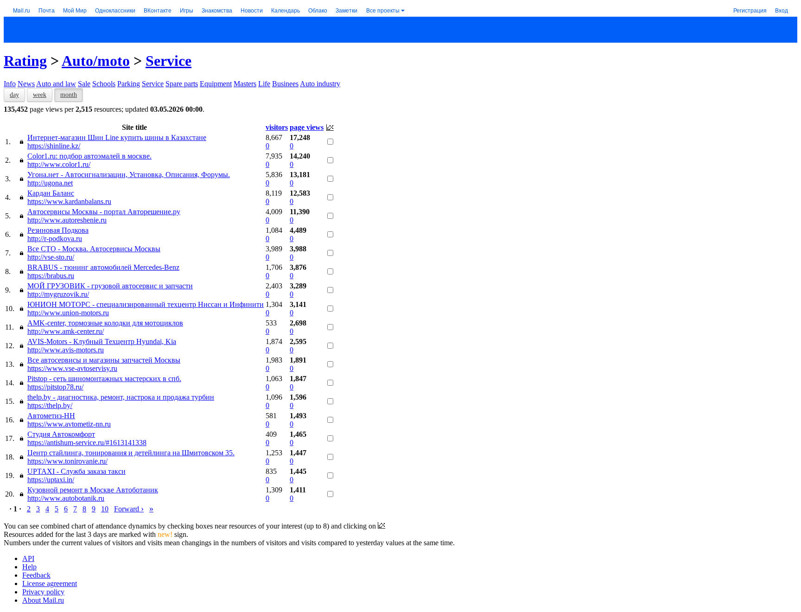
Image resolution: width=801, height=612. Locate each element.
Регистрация (750, 10)
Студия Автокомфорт (61, 434)
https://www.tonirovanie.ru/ (67, 461)
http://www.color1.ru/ (58, 164)
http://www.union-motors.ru (68, 313)
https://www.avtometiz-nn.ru (69, 424)
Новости (252, 10)
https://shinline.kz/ (53, 146)
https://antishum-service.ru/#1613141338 (86, 442)
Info (10, 84)
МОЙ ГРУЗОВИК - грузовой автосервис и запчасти (110, 286)
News (26, 84)
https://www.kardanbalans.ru (69, 201)
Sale (84, 84)
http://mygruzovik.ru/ (58, 294)
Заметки (346, 10)
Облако (317, 10)
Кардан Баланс (50, 193)
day (14, 94)
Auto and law (56, 84)
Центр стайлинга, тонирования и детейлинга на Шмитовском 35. (131, 453)
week (39, 94)
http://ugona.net (50, 183)
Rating (25, 60)
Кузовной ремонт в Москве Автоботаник (92, 490)
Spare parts (181, 84)
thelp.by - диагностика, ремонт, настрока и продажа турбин (120, 397)
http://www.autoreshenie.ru (67, 220)
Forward (129, 509)
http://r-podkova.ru (54, 238)
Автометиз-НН (51, 416)
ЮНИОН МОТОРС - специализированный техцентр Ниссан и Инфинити (145, 304)
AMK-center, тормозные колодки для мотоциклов (105, 323)
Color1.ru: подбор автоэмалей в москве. (89, 156)
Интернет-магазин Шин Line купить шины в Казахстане (116, 137)
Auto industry (320, 84)
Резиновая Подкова (58, 230)
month (68, 94)
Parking (128, 84)
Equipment (216, 84)
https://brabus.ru (50, 276)
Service (168, 60)
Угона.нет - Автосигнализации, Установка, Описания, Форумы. (128, 174)
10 (104, 509)
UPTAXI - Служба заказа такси (76, 471)
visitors (277, 127)
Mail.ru (21, 10)
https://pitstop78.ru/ (55, 387)
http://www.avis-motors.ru (65, 350)
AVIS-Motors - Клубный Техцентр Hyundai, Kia (101, 341)
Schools (103, 84)
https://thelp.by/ (49, 405)
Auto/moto (96, 60)
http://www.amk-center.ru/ (65, 331)
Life (264, 84)
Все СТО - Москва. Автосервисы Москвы (93, 249)
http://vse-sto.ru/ (50, 257)
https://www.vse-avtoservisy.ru (72, 368)
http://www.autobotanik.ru (65, 498)
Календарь (285, 10)
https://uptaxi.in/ (50, 480)
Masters (245, 84)
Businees (285, 84)
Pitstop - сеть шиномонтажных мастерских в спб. (104, 378)
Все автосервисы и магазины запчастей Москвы (103, 360)
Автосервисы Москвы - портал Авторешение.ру (103, 212)
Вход (781, 10)
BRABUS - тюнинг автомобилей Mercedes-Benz (103, 267)
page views (307, 127)
